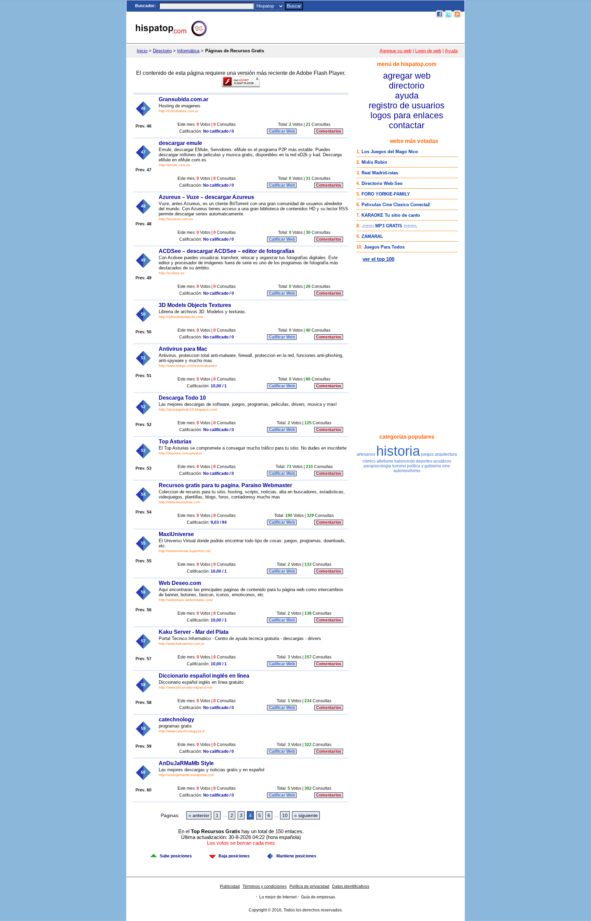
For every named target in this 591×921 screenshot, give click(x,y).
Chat (320, 14)
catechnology (176, 719)
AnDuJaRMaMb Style (186, 763)
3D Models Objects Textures (195, 305)
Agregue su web (395, 50)
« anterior (198, 815)
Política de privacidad (309, 886)
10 (285, 815)
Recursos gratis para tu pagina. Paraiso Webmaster (225, 485)
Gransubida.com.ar (183, 99)
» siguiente (306, 815)
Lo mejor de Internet (278, 897)
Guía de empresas (318, 897)
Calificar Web (282, 131)
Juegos (356, 14)
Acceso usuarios (415, 14)
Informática (188, 50)
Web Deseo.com (180, 583)
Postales (336, 14)
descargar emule (180, 143)
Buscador (144, 5)
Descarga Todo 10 (182, 398)
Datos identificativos (350, 886)
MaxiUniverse (176, 534)
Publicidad (230, 886)
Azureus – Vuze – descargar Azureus (206, 197)
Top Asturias (175, 441)
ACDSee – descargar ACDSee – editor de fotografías (226, 251)
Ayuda (451, 50)
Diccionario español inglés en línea (204, 676)
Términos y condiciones (264, 886)
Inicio (307, 14)
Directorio (162, 50)
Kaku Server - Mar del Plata (193, 632)
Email (390, 14)
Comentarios (328, 131)
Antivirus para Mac (183, 349)
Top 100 (373, 14)
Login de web (428, 50)
